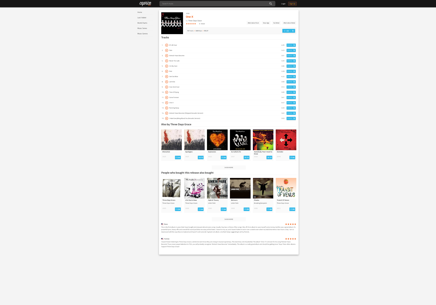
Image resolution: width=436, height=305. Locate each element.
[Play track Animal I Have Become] (166, 55)
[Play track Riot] (166, 71)
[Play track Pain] (166, 50)
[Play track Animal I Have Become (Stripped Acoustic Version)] (166, 113)
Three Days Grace (195, 20)
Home (139, 12)
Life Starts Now (191, 200)
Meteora (234, 200)
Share (203, 24)
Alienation (166, 152)
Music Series (142, 28)
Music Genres (142, 33)
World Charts (142, 23)
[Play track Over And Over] (166, 87)
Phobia (256, 200)
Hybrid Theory (213, 200)
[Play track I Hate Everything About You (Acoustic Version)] (166, 118)
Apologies (189, 152)
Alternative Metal (289, 22)
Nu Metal (276, 22)
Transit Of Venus (283, 200)
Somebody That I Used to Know (263, 153)
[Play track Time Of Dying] (166, 92)
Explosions (212, 152)
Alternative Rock (253, 22)
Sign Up (292, 3)
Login (283, 3)
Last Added (141, 17)
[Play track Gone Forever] (166, 97)
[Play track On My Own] (166, 66)
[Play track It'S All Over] (166, 45)
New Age (266, 22)
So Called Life (236, 152)
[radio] (187, 24)
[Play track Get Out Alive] (166, 76)
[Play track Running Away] (166, 108)
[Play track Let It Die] (166, 81)
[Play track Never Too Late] (166, 60)
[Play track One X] (166, 102)
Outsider (280, 152)
